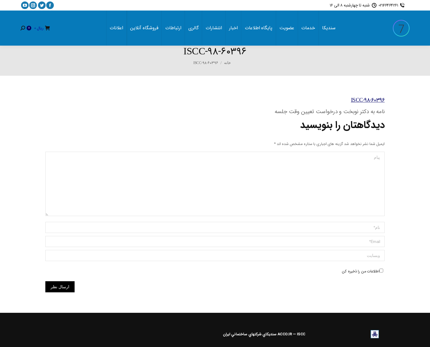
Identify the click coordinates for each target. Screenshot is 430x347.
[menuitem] (329, 28)
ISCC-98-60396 (368, 100)
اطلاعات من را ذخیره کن (360, 271)
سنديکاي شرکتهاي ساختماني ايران (250, 334)
